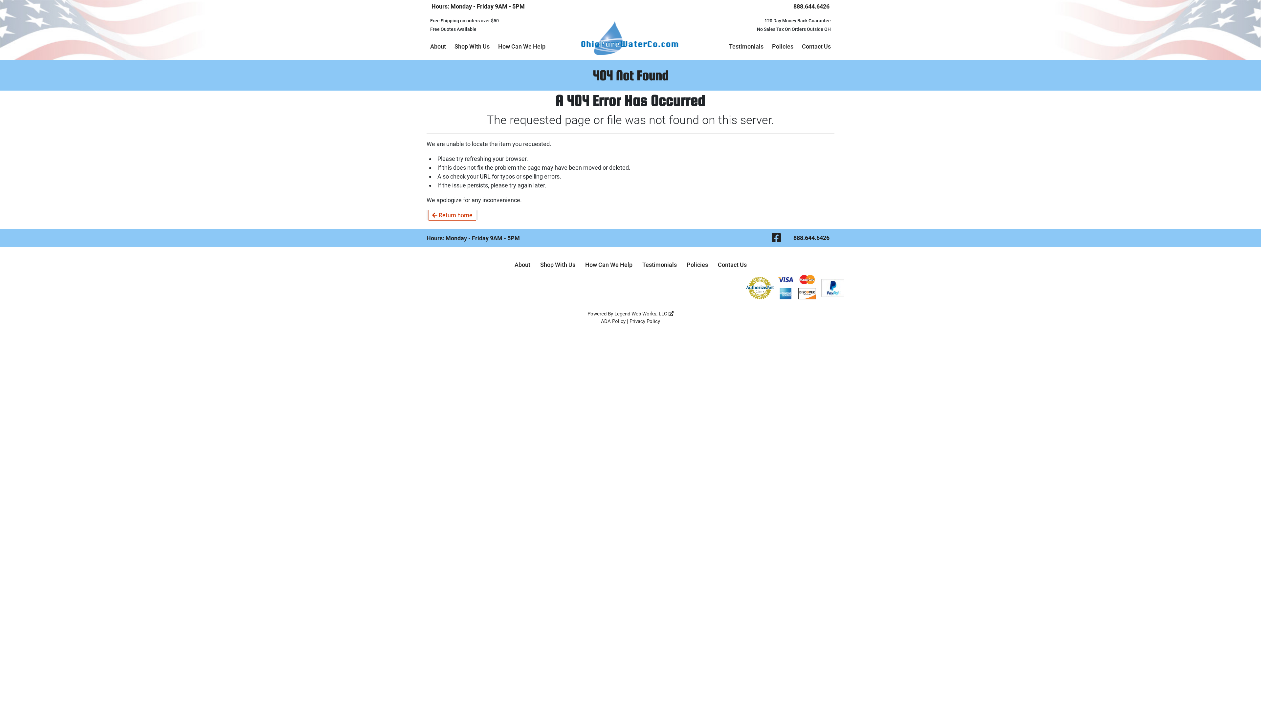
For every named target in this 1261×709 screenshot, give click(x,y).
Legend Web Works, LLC (641, 314)
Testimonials (746, 46)
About (438, 46)
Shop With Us (472, 46)
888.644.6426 (811, 6)
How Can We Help (521, 46)
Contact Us (816, 46)
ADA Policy (613, 321)
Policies (782, 46)
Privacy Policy (645, 321)
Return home (455, 215)
